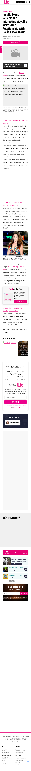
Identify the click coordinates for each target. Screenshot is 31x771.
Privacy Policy (16, 407)
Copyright (18, 755)
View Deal (20, 301)
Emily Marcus (7, 36)
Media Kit (4, 760)
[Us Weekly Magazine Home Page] (6, 2)
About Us (4, 750)
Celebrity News (7, 11)
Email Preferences (7, 758)
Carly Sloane (17, 36)
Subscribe (20, 2)
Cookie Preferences (21, 758)
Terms (24, 405)
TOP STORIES (14, 42)
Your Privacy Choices (19, 761)
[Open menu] (2, 2)
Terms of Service (20, 750)
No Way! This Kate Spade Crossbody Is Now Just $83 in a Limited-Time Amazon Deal (20, 295)
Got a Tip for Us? (6, 755)
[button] (27, 2)
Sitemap (4, 763)
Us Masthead (5, 752)
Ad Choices (19, 765)
